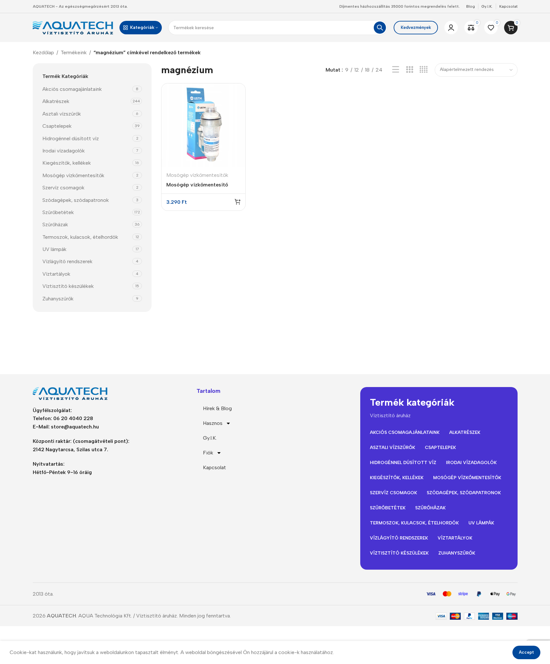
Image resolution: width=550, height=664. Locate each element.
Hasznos (213, 423)
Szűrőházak (55, 224)
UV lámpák (54, 249)
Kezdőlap (43, 52)
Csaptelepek (57, 126)
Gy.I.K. (210, 438)
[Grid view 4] (423, 69)
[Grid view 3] (409, 69)
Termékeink (74, 52)
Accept (526, 652)
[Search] (380, 28)
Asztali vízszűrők (61, 114)
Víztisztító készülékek (68, 286)
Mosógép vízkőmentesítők (73, 175)
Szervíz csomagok (63, 188)
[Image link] (73, 393)
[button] (237, 201)
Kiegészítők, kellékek (66, 163)
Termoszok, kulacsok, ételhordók (80, 237)
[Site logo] (73, 27)
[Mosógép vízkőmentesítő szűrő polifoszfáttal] (203, 125)
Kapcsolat (214, 467)
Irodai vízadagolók (63, 151)
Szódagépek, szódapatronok (75, 200)
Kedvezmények (416, 27)
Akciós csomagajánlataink (72, 89)
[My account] (451, 27)
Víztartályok (56, 274)
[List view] (395, 69)
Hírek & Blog (217, 408)
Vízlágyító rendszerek (67, 261)
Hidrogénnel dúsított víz (70, 138)
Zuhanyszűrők (58, 299)
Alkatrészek (55, 101)
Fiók (208, 453)
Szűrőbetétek (58, 212)
